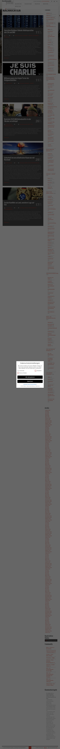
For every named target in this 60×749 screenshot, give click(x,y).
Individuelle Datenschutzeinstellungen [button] (30, 384)
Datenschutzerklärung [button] (31, 386)
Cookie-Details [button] (23, 386)
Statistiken (39, 370)
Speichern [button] (30, 381)
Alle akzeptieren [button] (30, 377)
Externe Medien (23, 373)
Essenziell (21, 370)
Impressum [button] (37, 386)
